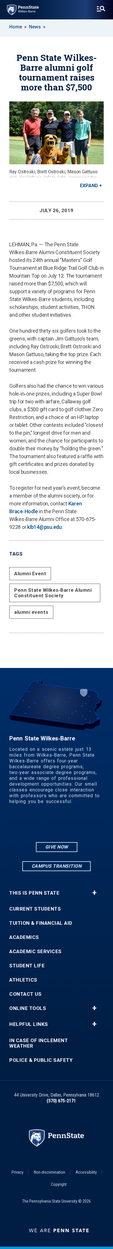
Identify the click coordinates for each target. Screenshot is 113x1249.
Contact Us (25, 994)
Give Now (56, 847)
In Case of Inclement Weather (38, 1043)
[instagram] (41, 825)
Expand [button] (89, 185)
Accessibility (86, 1172)
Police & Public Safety (40, 1060)
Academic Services (35, 951)
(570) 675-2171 (61, 1101)
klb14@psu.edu (44, 527)
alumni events (31, 612)
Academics (24, 937)
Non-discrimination (49, 1172)
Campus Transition (57, 866)
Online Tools (27, 1008)
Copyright (59, 1184)
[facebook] (56, 825)
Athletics (23, 980)
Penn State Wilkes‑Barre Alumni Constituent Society (53, 592)
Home (15, 27)
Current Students (35, 909)
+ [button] (94, 892)
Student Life (27, 965)
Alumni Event (30, 573)
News (35, 27)
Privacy (17, 1172)
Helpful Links (28, 1024)
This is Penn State (34, 893)
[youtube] (72, 825)
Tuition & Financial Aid (40, 923)
